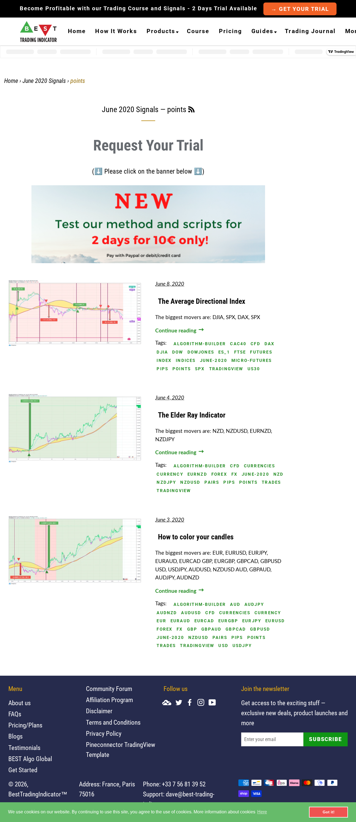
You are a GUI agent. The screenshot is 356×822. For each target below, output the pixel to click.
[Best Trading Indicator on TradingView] (168, 703)
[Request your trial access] (148, 261)
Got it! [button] (329, 812)
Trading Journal (310, 31)
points (181, 369)
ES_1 (224, 352)
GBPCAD (236, 629)
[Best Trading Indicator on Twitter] (180, 703)
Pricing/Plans (25, 725)
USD (223, 645)
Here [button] (262, 811)
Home (77, 31)
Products (161, 31)
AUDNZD (167, 613)
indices (186, 360)
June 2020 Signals (44, 80)
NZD (278, 474)
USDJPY (242, 645)
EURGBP (228, 621)
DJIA (162, 352)
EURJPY (251, 621)
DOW (177, 352)
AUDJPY (254, 604)
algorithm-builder (200, 344)
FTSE (240, 352)
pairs (211, 482)
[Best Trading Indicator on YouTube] (214, 703)
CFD (255, 344)
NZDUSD (190, 482)
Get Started (22, 770)
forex (219, 474)
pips (162, 369)
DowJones (200, 352)
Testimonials (24, 748)
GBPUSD (260, 629)
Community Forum (109, 689)
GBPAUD (211, 629)
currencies (259, 466)
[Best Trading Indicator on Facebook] (191, 703)
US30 (254, 369)
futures (261, 352)
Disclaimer (99, 711)
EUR (161, 621)
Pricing (230, 31)
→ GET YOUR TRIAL (300, 9)
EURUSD (275, 621)
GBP (192, 629)
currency (170, 474)
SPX (200, 369)
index (164, 360)
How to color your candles (196, 537)
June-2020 (214, 360)
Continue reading (176, 331)
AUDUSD (191, 613)
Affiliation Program (109, 700)
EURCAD (204, 621)
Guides (262, 31)
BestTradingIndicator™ (37, 794)
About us (19, 703)
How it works (116, 31)
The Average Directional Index (201, 301)
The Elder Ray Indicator (192, 415)
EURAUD (180, 621)
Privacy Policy (104, 733)
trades (271, 482)
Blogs (15, 736)
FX (234, 474)
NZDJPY (166, 482)
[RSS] (191, 110)
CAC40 (238, 344)
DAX (269, 344)
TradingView (226, 369)
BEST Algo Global (30, 759)
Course (198, 31)
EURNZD (197, 474)
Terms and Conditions (113, 722)
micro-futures (251, 360)
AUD (235, 604)
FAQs (14, 714)
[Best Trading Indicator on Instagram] (203, 703)
